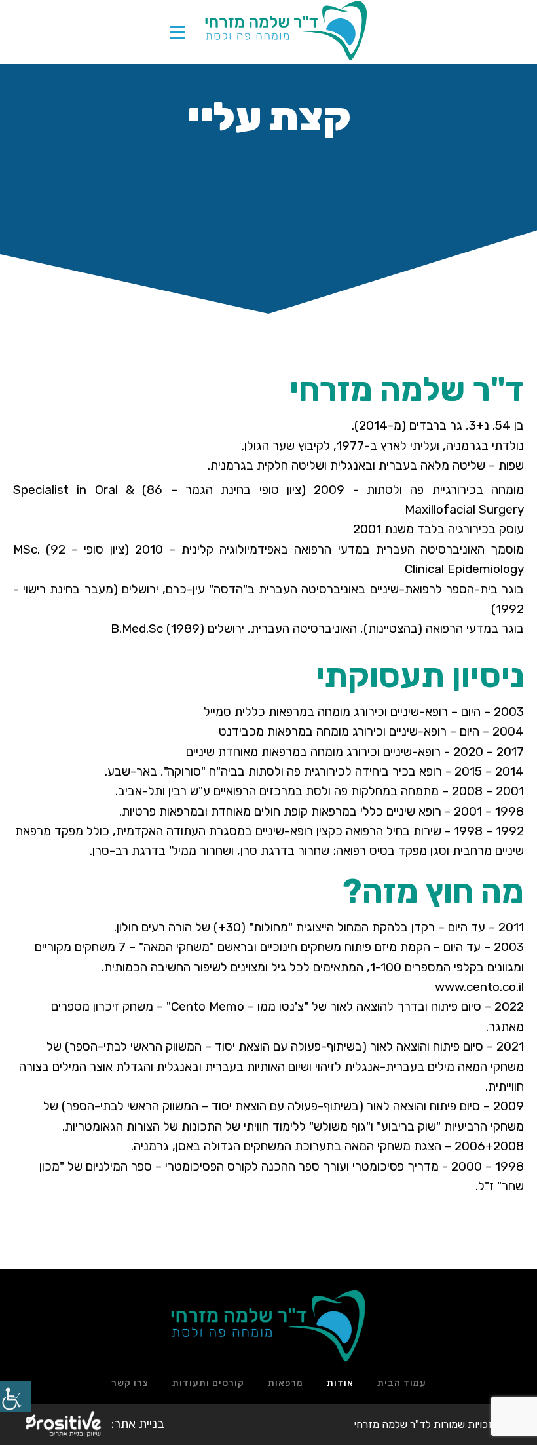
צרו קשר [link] (130, 1383)
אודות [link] (340, 1383)
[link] (15, 1396)
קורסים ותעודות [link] (208, 1383)
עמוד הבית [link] (401, 1383)
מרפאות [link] (285, 1383)
